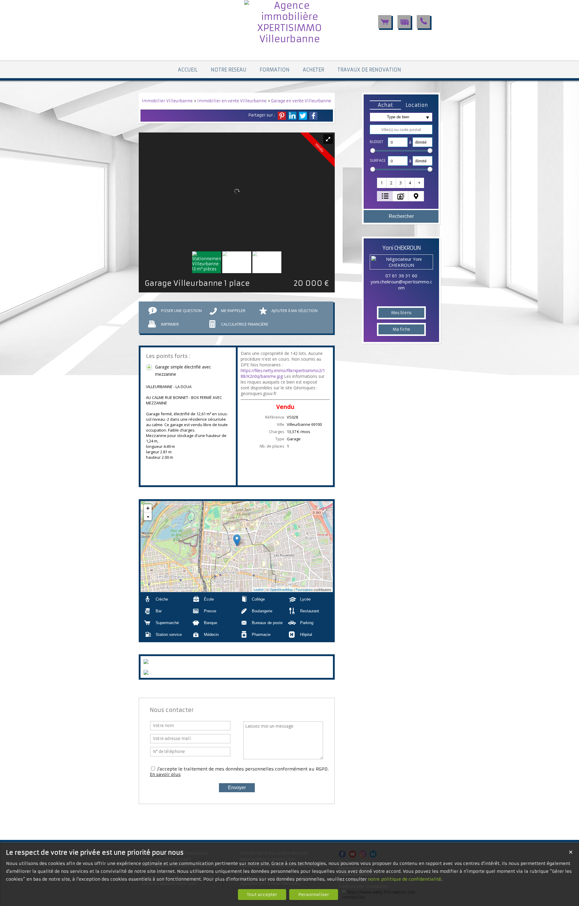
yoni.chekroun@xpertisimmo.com (401, 285)
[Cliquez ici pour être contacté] (423, 21)
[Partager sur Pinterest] (282, 116)
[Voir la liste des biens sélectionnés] (384, 21)
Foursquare (304, 589)
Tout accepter (262, 894)
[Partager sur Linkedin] (292, 116)
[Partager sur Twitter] (303, 116)
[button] (385, 105)
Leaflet (259, 589)
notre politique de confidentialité (404, 879)
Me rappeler (233, 310)
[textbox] (401, 129)
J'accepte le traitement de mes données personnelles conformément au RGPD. (243, 769)
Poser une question (181, 310)
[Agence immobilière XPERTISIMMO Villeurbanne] (289, 39)
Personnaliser (313, 894)
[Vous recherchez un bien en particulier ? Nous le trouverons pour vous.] (404, 21)
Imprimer (170, 324)
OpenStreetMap (281, 589)
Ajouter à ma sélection (294, 310)
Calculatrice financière (244, 324)
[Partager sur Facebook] (313, 116)
